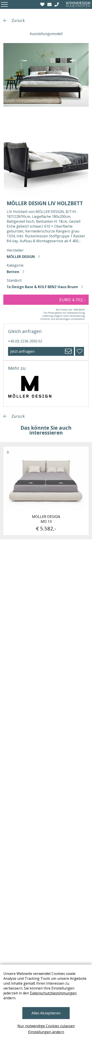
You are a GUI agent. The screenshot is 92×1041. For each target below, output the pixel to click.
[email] (50, 4)
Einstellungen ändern (46, 1031)
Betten (13, 271)
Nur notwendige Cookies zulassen (46, 1025)
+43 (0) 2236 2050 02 (25, 341)
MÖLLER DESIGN (21, 256)
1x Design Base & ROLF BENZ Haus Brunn (42, 286)
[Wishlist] (43, 4)
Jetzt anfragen (22, 351)
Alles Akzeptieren (46, 1013)
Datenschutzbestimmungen (53, 993)
